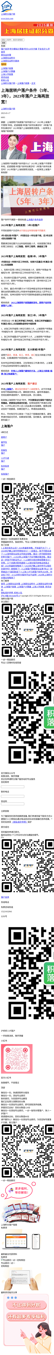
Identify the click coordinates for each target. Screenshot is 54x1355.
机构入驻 (18, 593)
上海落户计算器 (24, 587)
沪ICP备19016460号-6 (10, 596)
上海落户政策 (23, 83)
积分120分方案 (30, 49)
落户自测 (5, 49)
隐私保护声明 (7, 593)
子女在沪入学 (44, 49)
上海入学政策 (38, 587)
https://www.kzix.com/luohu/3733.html (38, 1354)
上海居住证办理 (13, 584)
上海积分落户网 (8, 83)
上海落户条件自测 (35, 220)
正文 (33, 83)
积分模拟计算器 (17, 49)
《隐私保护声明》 (20, 822)
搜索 (3, 43)
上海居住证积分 (28, 584)
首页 (3, 584)
